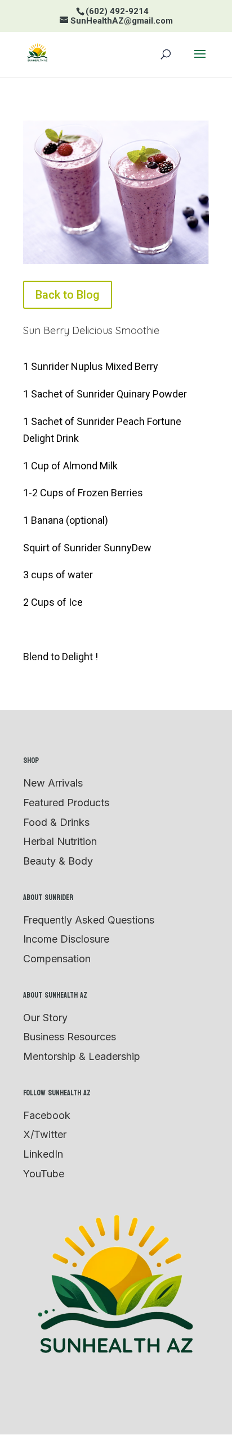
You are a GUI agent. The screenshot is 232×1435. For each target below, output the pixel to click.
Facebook (46, 1115)
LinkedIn (43, 1154)
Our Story (45, 1017)
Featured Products (66, 802)
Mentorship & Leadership (81, 1056)
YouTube (43, 1174)
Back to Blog (67, 294)
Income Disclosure (66, 939)
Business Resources (69, 1037)
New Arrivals (53, 783)
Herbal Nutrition (60, 841)
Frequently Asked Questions (88, 920)
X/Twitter (44, 1134)
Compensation (57, 959)
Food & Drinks (56, 822)
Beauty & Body (58, 861)
